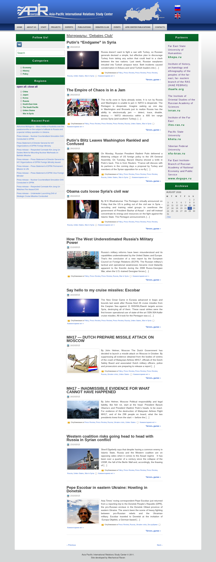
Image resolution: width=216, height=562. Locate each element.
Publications (84, 27)
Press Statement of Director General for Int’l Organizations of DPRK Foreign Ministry (35, 144)
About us (31, 27)
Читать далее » (153, 79)
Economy (27, 67)
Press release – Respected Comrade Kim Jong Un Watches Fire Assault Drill (38, 188)
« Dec (168, 216)
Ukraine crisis (112, 374)
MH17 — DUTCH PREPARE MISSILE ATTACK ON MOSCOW (110, 339)
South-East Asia (30, 104)
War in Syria (28, 113)
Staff (43, 27)
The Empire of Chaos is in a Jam (96, 90)
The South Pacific (30, 107)
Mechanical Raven (116, 557)
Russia (26, 101)
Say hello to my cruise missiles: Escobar (103, 290)
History (26, 70)
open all (21, 86)
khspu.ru (175, 57)
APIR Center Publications (137, 27)
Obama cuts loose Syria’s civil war (98, 191)
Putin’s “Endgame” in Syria (91, 42)
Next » (160, 545)
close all (32, 86)
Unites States (29, 110)
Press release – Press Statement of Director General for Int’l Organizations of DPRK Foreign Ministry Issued (40, 160)
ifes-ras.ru (176, 124)
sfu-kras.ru (176, 153)
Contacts (160, 27)
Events (117, 27)
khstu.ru (174, 139)
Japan (25, 94)
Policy (25, 73)
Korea (25, 97)
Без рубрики (152, 524)
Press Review (129, 73)
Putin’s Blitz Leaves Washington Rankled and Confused (108, 142)
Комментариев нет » (106, 76)
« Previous (71, 545)
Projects (55, 27)
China (25, 91)
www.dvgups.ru (180, 178)
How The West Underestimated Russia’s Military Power (110, 241)
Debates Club (102, 27)
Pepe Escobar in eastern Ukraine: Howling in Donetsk (107, 489)
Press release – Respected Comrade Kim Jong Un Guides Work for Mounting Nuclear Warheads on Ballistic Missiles (38, 152)
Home (19, 27)
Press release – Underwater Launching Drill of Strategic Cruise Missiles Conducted (36, 194)
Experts (69, 27)
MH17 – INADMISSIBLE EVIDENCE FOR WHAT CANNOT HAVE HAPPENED (108, 390)
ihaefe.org (176, 89)
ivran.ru (174, 110)
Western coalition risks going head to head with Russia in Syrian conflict (110, 438)
